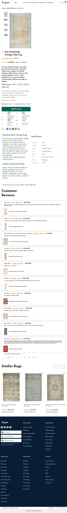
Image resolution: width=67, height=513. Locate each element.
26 (33, 357)
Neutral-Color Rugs (6, 479)
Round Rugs (26, 489)
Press (47, 470)
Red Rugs (3, 492)
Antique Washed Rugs (29, 433)
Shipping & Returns (51, 464)
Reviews (48, 467)
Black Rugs (4, 461)
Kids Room (48, 449)
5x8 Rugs (25, 467)
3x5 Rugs (25, 464)
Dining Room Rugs (50, 433)
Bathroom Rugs (50, 436)
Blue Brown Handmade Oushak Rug (33, 405)
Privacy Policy (51, 507)
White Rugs (4, 501)
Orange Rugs (4, 482)
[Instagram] (5, 427)
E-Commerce (38, 510)
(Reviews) (16, 58)
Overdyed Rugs (27, 436)
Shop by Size (50, 2)
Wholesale (48, 482)
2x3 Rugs (25, 461)
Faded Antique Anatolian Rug (10, 405)
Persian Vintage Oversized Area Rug (56, 405)
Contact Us (7, 432)
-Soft (34, 510)
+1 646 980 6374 (9, 436)
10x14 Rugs (26, 479)
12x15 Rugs (26, 482)
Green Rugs (4, 473)
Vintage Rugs (26, 2)
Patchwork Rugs (27, 446)
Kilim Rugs (26, 430)
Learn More (10, 125)
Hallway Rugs (49, 442)
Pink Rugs (3, 486)
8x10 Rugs (26, 473)
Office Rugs (49, 446)
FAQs (47, 473)
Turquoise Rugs (5, 495)
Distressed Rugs (27, 439)
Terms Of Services (61, 507)
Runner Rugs (26, 486)
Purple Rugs (4, 489)
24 (25, 357)
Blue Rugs (3, 464)
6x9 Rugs (25, 470)
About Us (48, 476)
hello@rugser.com (9, 440)
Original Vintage (27, 427)
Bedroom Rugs (49, 430)
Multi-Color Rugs (5, 476)
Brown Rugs (4, 467)
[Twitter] (8, 427)
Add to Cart (16, 109)
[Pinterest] (10, 427)
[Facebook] (2, 427)
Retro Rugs (26, 442)
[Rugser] (5, 423)
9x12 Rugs (26, 476)
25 (29, 357)
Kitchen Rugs (49, 439)
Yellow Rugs (4, 498)
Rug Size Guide (50, 461)
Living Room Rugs (50, 427)
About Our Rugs (50, 479)
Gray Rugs (3, 470)
